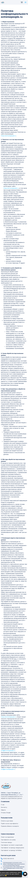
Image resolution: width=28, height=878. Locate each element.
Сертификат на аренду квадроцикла (12, 847)
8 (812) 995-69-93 (8, 858)
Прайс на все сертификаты (9, 823)
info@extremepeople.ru (8, 750)
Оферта (3, 810)
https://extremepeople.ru (8, 136)
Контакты (4, 807)
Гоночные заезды (6, 842)
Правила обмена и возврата (10, 826)
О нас (2, 804)
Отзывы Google (5, 812)
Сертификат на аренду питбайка (11, 850)
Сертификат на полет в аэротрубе (11, 845)
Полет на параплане (7, 837)
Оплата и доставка (7, 821)
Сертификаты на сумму (8, 840)
